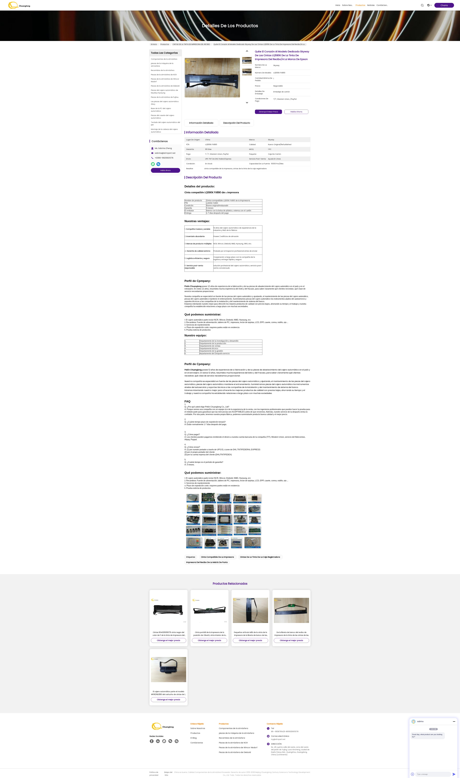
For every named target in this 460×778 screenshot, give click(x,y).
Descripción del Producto (236, 122)
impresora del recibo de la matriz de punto (207, 562)
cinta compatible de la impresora (217, 557)
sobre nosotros (348, 5)
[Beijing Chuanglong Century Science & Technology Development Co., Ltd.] (19, 5)
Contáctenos (196, 742)
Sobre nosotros (197, 728)
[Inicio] (163, 729)
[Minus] (454, 721)
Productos (165, 44)
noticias (371, 5)
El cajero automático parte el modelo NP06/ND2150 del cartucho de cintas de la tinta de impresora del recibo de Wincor (168, 693)
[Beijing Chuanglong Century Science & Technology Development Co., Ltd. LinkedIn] (158, 741)
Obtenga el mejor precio (268, 112)
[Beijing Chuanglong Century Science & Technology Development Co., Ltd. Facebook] (152, 741)
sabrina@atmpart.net (165, 153)
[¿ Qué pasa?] (158, 164)
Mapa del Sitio (168, 773)
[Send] (454, 774)
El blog (193, 738)
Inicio (337, 5)
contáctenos (382, 5)
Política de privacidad (154, 773)
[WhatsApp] (153, 164)
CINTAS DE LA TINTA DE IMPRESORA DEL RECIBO (191, 44)
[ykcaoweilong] (176, 741)
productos (360, 5)
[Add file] (412, 774)
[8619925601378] (164, 741)
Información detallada (201, 122)
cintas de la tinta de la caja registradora (260, 557)
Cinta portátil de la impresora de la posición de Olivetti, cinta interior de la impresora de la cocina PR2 (209, 634)
